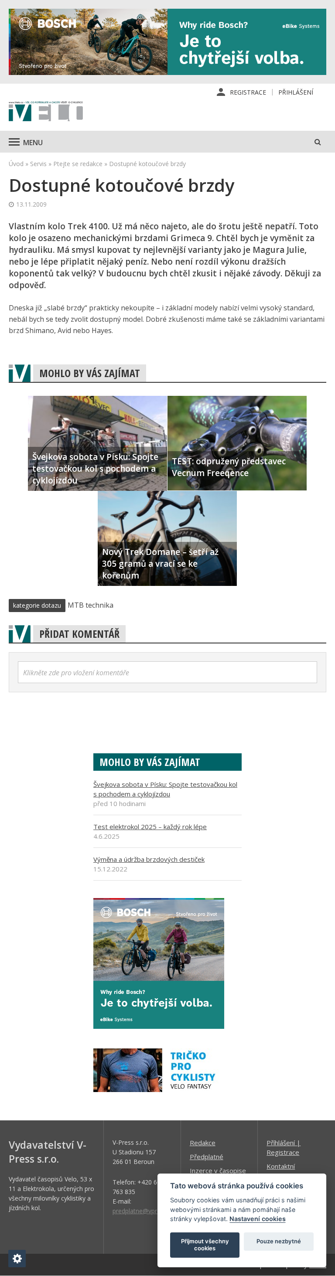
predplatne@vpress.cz (143, 1211)
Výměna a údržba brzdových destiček (149, 859)
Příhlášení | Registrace (284, 1147)
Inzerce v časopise (218, 1170)
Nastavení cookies (257, 1218)
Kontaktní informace (281, 1171)
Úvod (16, 164)
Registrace (248, 92)
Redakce (202, 1142)
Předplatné (206, 1156)
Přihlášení (295, 92)
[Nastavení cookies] (17, 1258)
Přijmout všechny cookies (205, 1245)
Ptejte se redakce (78, 164)
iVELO (46, 112)
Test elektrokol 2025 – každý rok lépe (150, 826)
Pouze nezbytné (278, 1241)
